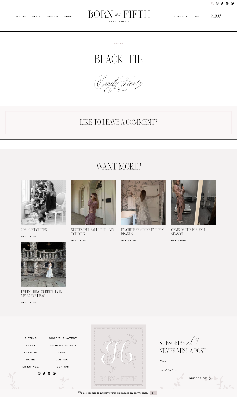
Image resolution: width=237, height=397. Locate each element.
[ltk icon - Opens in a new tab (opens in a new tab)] (232, 4)
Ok (154, 393)
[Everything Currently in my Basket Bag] (43, 243)
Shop (216, 16)
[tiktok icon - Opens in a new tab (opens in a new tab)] (222, 4)
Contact (63, 359)
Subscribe (198, 378)
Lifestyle (181, 16)
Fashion (52, 16)
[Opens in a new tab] (39, 374)
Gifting (21, 16)
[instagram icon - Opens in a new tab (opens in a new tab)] (217, 4)
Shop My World (63, 345)
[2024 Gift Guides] (43, 181)
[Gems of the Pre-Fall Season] (193, 181)
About (199, 16)
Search (63, 367)
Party (36, 16)
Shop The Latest (63, 338)
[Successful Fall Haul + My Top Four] (93, 181)
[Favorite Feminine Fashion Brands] (143, 181)
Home (68, 16)
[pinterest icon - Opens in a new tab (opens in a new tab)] (227, 4)
